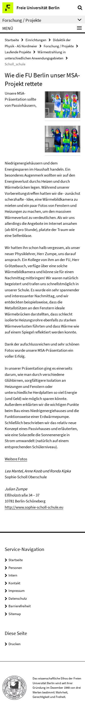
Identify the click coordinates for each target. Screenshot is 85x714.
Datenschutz (17, 598)
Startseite (12, 40)
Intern (12, 575)
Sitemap (14, 614)
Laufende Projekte (18, 52)
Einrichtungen (36, 40)
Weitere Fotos (16, 458)
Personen (15, 567)
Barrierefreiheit (19, 606)
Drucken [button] (14, 644)
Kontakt (14, 583)
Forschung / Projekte (59, 46)
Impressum (16, 590)
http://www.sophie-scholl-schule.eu (34, 507)
